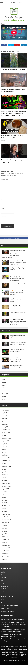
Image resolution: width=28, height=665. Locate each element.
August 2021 (5, 556)
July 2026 (4, 413)
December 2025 (6, 429)
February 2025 (6, 458)
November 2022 (6, 514)
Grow (3, 390)
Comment (4, 179)
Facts (3, 24)
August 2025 (5, 441)
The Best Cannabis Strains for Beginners (13, 69)
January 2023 (5, 508)
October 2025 (5, 435)
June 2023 (4, 494)
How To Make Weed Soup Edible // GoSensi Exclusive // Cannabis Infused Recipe (12, 138)
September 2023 (6, 486)
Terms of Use (21, 655)
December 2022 (6, 511)
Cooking (4, 385)
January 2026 (5, 427)
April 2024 (4, 472)
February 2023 (6, 505)
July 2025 (4, 444)
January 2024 (5, 477)
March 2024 (5, 474)
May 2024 (4, 469)
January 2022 (5, 542)
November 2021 (6, 548)
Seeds (3, 399)
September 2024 (6, 466)
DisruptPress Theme (20, 660)
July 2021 (4, 559)
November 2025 (6, 432)
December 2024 (6, 460)
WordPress (10, 660)
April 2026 (4, 421)
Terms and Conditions (7, 611)
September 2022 (6, 519)
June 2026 (4, 415)
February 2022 (6, 539)
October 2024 (5, 463)
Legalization (5, 393)
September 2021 (6, 553)
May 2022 (4, 531)
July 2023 (4, 491)
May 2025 (4, 449)
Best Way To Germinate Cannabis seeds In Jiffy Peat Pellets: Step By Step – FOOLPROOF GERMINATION (13, 113)
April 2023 (4, 500)
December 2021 (6, 545)
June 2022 (4, 528)
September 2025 (6, 438)
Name (3, 200)
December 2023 (6, 480)
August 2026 (5, 410)
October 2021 (5, 550)
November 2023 (6, 483)
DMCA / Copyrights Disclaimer (9, 605)
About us (3, 603)
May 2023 (4, 497)
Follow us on (11, 238)
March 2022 (5, 536)
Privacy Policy (5, 608)
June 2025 (4, 446)
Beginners (4, 382)
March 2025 (5, 455)
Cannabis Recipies (15, 2)
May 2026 (4, 418)
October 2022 (5, 517)
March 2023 (5, 503)
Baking (3, 379)
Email (3, 208)
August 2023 (5, 489)
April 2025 (4, 452)
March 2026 (5, 424)
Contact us (4, 600)
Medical (4, 396)
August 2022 (5, 522)
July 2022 (4, 525)
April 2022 (4, 534)
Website (3, 216)
